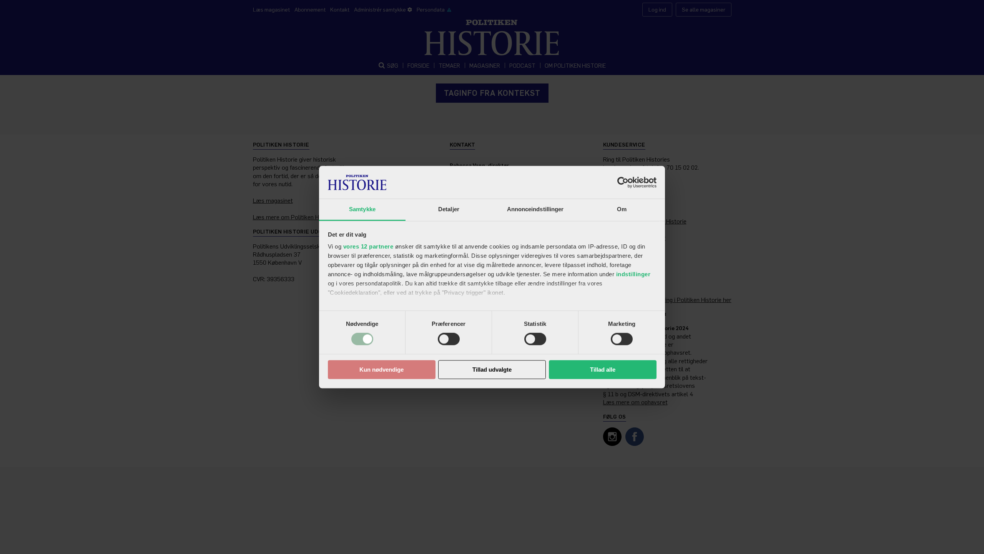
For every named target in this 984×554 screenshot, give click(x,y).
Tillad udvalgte (492, 369)
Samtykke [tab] (362, 209)
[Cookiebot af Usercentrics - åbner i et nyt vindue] (623, 182)
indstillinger (633, 274)
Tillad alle (602, 369)
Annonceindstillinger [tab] (535, 209)
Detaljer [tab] (448, 209)
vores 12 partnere (368, 246)
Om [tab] (622, 209)
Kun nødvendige (381, 369)
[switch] (449, 339)
